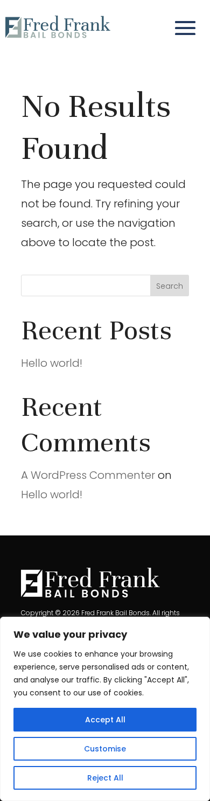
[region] (105, 709)
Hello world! (51, 363)
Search (169, 286)
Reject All (105, 777)
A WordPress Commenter (88, 475)
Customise (105, 748)
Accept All (105, 719)
